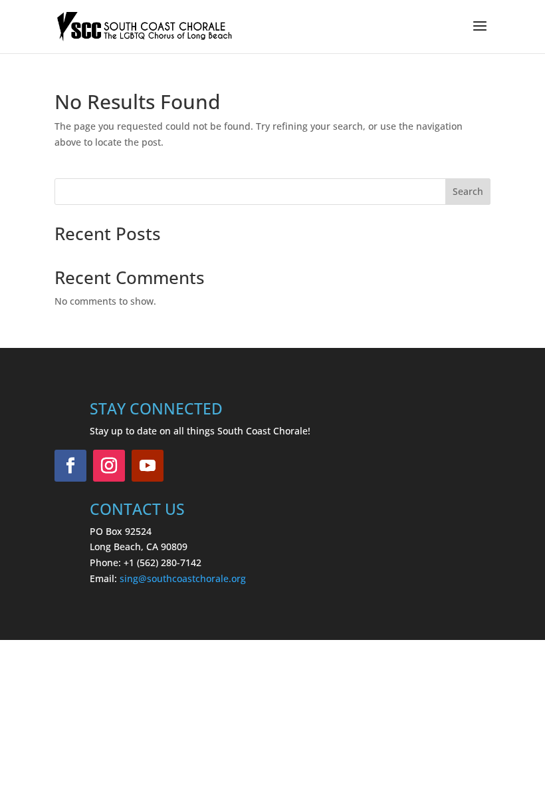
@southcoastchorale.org (192, 578)
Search (468, 191)
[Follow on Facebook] (70, 466)
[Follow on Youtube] (148, 466)
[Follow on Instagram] (109, 466)
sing (129, 578)
